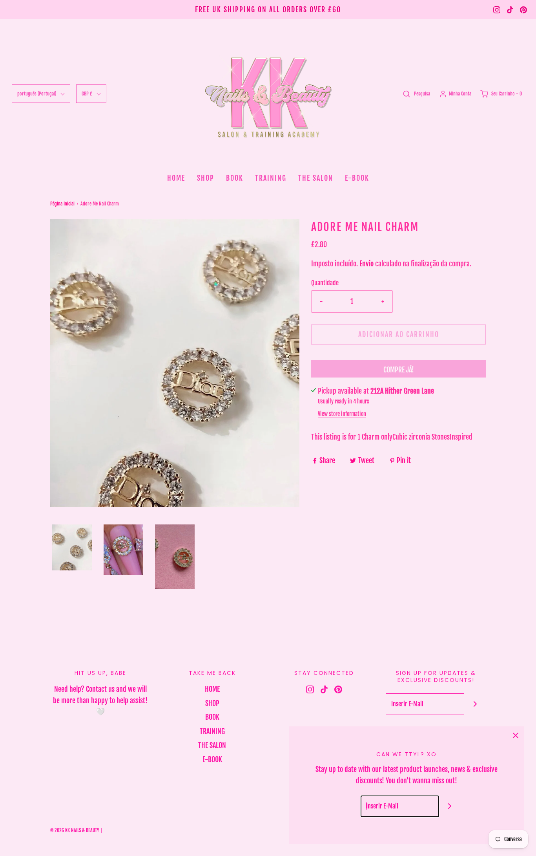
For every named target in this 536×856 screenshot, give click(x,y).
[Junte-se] (475, 704)
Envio (366, 263)
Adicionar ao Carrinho (398, 334)
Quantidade (325, 283)
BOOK (234, 178)
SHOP (205, 178)
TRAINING (270, 178)
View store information (342, 414)
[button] (72, 547)
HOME (176, 178)
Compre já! (398, 369)
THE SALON (315, 178)
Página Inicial (62, 204)
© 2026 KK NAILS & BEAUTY (74, 830)
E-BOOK (357, 178)
